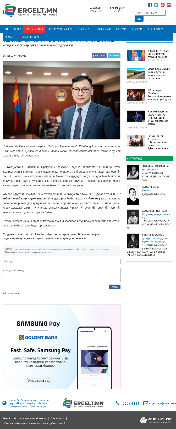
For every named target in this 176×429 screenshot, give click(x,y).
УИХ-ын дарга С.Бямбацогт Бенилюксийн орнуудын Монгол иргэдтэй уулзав (159, 95)
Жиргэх (115, 55)
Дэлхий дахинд (103, 29)
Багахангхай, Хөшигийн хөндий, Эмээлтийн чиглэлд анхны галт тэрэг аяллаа (159, 73)
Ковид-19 (9, 36)
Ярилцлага (137, 29)
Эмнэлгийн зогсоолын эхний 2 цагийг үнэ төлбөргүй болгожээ (158, 53)
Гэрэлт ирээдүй (155, 29)
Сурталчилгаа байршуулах (33, 418)
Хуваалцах (100, 55)
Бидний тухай (9, 418)
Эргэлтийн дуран (31, 36)
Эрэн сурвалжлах (34, 29)
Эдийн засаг (83, 29)
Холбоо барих (57, 418)
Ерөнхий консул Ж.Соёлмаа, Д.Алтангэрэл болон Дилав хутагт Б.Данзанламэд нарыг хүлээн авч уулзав (148, 143)
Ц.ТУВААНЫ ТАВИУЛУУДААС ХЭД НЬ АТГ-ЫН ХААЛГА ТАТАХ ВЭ (149, 224)
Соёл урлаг (121, 29)
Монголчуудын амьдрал (60, 29)
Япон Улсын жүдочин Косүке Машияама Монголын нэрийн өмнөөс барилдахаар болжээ (158, 118)
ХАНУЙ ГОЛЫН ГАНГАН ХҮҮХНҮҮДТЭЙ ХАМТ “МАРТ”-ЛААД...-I (156, 176)
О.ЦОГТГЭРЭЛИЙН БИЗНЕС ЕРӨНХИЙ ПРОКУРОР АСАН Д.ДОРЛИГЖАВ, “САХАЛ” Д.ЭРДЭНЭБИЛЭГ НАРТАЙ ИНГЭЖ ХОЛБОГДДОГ (147, 250)
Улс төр (17, 29)
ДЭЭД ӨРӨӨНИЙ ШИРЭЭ (153, 194)
